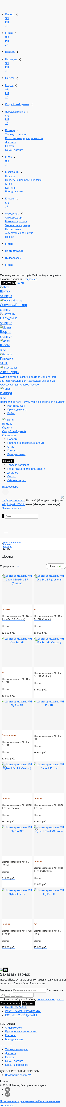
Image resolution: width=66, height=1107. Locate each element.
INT (7, 22)
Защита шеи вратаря (17, 225)
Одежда (10, 78)
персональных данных (50, 999)
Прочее (9, 237)
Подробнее (30, 279)
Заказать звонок (11, 508)
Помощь (10, 130)
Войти (20, 283)
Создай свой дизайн (17, 104)
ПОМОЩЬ (6, 1045)
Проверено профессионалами (23, 180)
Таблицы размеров (16, 1049)
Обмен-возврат (14, 150)
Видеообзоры (13, 258)
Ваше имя (6, 990)
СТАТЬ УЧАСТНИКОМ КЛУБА (23, 1011)
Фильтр (54, 566)
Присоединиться (17, 409)
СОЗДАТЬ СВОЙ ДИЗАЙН (21, 1015)
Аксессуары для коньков (14, 384)
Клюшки (10, 198)
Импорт (9, 14)
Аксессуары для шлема (19, 233)
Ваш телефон (55, 990)
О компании (12, 172)
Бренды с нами (14, 191)
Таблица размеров (16, 134)
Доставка (10, 142)
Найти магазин (14, 251)
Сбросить (28, 1003)
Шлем (8, 157)
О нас (8, 184)
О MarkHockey (13, 1027)
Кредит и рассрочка (16, 1064)
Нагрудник (11, 59)
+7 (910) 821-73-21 (13, 504)
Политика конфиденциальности (24, 138)
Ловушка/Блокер (15, 111)
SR (7, 18)
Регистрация (8, 283)
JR (6, 26)
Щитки (9, 33)
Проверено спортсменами (21, 1031)
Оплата (9, 146)
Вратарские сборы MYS (19, 1075)
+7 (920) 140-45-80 (13, 500)
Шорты (9, 85)
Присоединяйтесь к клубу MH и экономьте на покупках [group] (32, 402)
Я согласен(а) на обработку (34, 999)
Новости (10, 176)
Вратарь (10, 51)
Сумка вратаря (14, 217)
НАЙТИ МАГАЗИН (16, 1007)
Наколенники (13, 229)
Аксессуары (12, 213)
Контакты (10, 187)
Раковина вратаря (16, 221)
